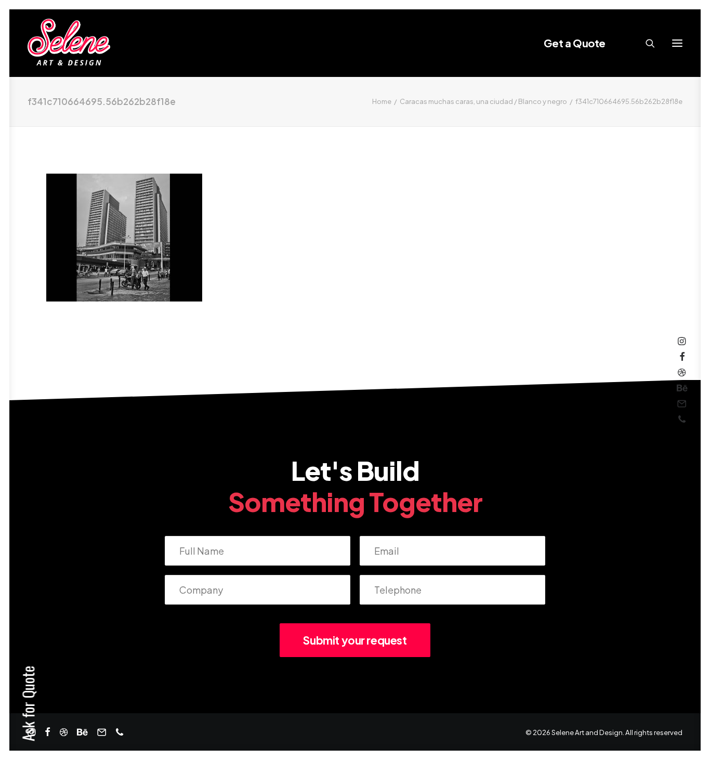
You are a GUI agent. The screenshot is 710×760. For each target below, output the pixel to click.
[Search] (645, 43)
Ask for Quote (28, 703)
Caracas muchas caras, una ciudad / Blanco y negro (483, 101)
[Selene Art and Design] (69, 43)
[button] (677, 43)
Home (381, 101)
